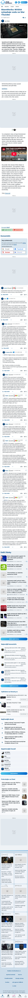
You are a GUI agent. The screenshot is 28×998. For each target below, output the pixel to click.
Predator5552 (8, 352)
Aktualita (7, 6)
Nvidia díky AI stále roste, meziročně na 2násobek (15, 565)
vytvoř (15, 244)
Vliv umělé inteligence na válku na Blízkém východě (7, 897)
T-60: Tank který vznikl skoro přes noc (20, 935)
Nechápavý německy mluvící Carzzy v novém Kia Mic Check (6, 931)
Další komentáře (14, 685)
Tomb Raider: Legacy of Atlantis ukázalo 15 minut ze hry (20, 897)
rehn (5, 298)
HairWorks (4, 88)
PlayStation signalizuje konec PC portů (20, 906)
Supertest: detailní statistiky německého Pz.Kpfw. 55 (10, 809)
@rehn (4, 326)
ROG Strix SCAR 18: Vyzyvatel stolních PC (20, 877)
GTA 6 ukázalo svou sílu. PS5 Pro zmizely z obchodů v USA (11, 783)
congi (5, 288)
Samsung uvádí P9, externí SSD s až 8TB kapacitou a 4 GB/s (19, 963)
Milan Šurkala (10, 561)
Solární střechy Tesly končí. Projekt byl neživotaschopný (15, 598)
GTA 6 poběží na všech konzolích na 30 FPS (20, 902)
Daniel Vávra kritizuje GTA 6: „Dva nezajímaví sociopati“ (6, 964)
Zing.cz (3, 806)
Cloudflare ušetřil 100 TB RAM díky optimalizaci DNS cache (7, 909)
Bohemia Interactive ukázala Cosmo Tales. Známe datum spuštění (6, 881)
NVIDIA (17, 6)
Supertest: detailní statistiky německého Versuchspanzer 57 (11, 789)
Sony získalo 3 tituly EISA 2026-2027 (20, 958)
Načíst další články (14, 639)
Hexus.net (7, 193)
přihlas (24, 242)
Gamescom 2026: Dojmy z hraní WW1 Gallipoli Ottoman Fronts (10, 795)
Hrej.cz (3, 786)
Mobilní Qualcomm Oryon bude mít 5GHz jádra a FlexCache (16, 606)
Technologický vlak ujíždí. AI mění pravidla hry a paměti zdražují (6, 903)
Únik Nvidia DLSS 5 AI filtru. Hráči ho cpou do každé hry (6, 959)
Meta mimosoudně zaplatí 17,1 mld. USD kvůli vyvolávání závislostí (16, 557)
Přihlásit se (24, 2)
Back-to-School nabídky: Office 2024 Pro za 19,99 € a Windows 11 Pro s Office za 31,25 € (17, 591)
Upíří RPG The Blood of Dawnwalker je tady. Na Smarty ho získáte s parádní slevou (6, 867)
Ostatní (12, 6)
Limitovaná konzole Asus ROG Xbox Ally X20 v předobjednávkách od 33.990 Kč (17, 623)
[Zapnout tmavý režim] (19, 2)
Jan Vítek (7, 21)
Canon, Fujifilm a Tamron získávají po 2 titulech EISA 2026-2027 (20, 953)
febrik (6, 395)
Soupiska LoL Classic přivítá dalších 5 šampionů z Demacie (6, 936)
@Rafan (6, 354)
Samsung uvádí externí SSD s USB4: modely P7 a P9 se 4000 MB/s (16, 582)
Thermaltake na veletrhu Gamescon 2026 (15, 573)
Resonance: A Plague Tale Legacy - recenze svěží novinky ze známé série (6, 874)
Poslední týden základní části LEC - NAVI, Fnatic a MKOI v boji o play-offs (7, 925)
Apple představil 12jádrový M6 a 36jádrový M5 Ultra (17, 614)
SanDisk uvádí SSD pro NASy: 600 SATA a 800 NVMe (16, 631)
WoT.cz (3, 792)
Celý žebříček (14, 773)
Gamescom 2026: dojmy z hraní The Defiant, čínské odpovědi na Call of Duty (11, 803)
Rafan (6, 324)
